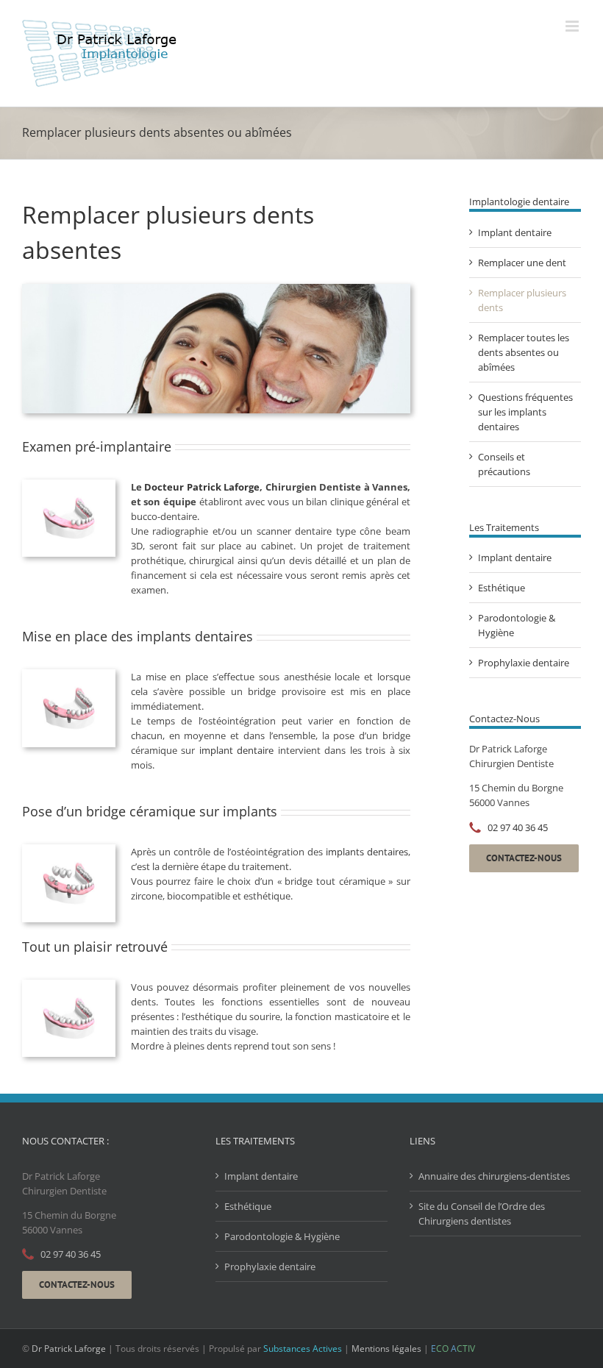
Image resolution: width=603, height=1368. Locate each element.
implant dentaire (236, 750)
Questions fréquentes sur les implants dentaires (525, 412)
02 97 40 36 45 (518, 827)
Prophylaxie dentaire (523, 662)
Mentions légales (386, 1348)
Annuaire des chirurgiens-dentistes (494, 1176)
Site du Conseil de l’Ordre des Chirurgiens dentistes (481, 1214)
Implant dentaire (515, 232)
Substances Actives (302, 1348)
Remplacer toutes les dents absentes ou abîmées (523, 352)
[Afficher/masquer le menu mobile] (573, 26)
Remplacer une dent (522, 262)
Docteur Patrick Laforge (202, 487)
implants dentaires (367, 851)
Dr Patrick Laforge (69, 1348)
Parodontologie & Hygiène (282, 1236)
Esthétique (501, 587)
